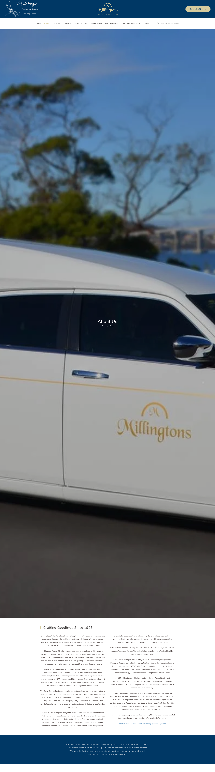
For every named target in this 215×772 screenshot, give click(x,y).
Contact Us (148, 23)
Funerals (56, 23)
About (46, 23)
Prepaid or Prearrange (72, 23)
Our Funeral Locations (131, 23)
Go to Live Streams (198, 9)
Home (38, 23)
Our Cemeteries (111, 23)
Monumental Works (93, 23)
